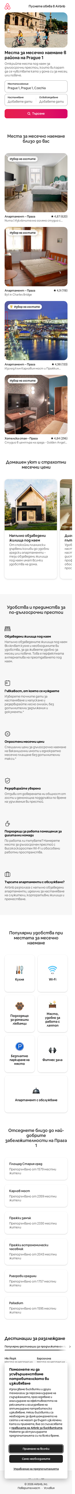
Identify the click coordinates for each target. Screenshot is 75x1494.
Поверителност (29, 1488)
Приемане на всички (36, 1449)
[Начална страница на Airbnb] (7, 6)
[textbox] (20, 101)
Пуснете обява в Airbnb (47, 6)
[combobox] (36, 88)
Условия (49, 1488)
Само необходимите (36, 1459)
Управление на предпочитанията (36, 1469)
